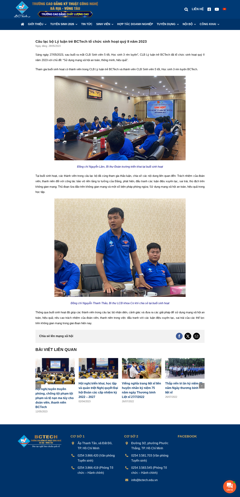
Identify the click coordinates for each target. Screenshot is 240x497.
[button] (186, 9)
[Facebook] (179, 336)
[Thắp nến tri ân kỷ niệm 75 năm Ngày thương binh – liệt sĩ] (185, 359)
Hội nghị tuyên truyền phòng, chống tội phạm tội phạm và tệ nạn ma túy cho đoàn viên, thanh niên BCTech (54, 398)
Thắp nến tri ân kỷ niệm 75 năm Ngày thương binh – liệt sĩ (183, 388)
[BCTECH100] (39, 435)
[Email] (196, 336)
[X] (188, 336)
